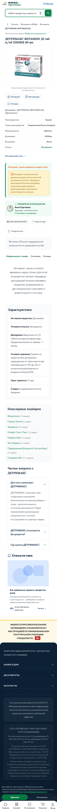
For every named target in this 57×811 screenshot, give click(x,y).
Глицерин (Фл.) (15, 457)
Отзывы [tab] (47, 256)
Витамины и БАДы (29, 24)
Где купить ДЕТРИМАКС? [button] (25, 544)
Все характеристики (14, 156)
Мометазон (13, 416)
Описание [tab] (36, 256)
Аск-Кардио (14, 443)
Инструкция (33, 97)
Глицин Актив (15, 421)
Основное (15, 97)
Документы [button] (12, 675)
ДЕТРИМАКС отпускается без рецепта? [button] (25, 532)
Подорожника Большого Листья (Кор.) (27, 448)
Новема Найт (14, 437)
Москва (49, 4)
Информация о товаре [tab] (17, 256)
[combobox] (28, 13)
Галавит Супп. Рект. (18, 432)
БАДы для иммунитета (35, 33)
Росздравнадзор (39, 736)
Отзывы (14, 104)
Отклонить (42, 797)
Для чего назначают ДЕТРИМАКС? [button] (22, 484)
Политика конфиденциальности (33, 792)
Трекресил (13, 427)
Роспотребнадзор (33, 739)
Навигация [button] (11, 664)
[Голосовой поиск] (40, 12)
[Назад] (7, 24)
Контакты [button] (10, 685)
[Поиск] (48, 13)
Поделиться (17, 231)
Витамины (44, 24)
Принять (15, 797)
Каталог (15, 24)
